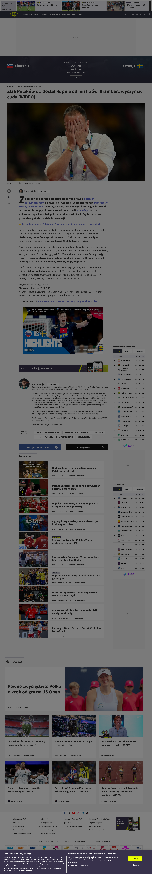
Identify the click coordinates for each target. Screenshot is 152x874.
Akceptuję (135, 859)
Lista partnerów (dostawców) (78, 865)
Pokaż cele (135, 865)
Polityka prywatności (25, 870)
